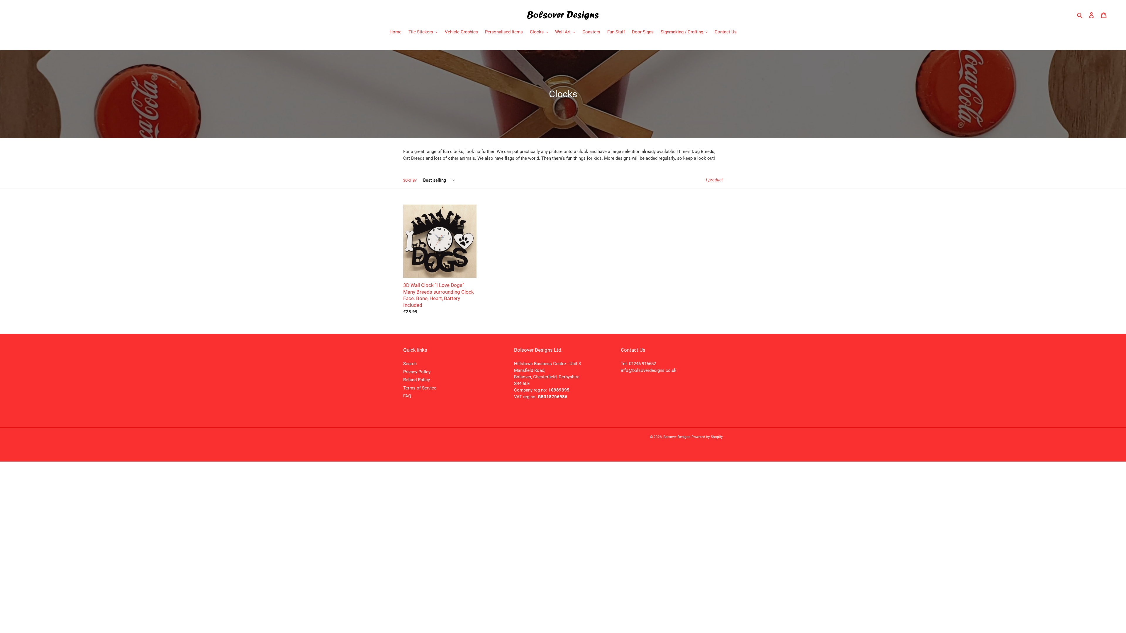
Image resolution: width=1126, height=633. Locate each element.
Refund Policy (416, 379)
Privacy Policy (416, 372)
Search (410, 363)
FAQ (407, 396)
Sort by (410, 180)
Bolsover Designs (676, 437)
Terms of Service (419, 388)
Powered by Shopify (707, 437)
